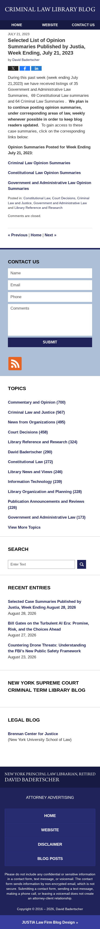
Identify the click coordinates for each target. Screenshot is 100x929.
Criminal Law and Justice (36, 412)
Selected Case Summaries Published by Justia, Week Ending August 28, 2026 (44, 604)
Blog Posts (50, 858)
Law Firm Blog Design (48, 922)
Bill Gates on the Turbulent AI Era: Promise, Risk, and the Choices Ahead (48, 626)
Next (50, 235)
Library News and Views (35, 472)
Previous (17, 235)
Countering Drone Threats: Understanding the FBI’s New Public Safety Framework (47, 648)
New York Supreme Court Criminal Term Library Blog (46, 686)
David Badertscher (30, 452)
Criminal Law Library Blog (50, 10)
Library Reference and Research (38, 208)
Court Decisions (63, 198)
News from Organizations (36, 422)
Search (81, 564)
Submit (50, 342)
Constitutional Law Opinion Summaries (44, 173)
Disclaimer (50, 844)
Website (50, 25)
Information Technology (35, 481)
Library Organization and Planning (45, 491)
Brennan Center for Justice (33, 734)
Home (16, 25)
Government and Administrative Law (60, 203)
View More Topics (24, 527)
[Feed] (15, 363)
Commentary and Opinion (37, 402)
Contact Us (83, 25)
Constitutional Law (36, 198)
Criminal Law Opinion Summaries (39, 163)
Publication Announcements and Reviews (46, 504)
